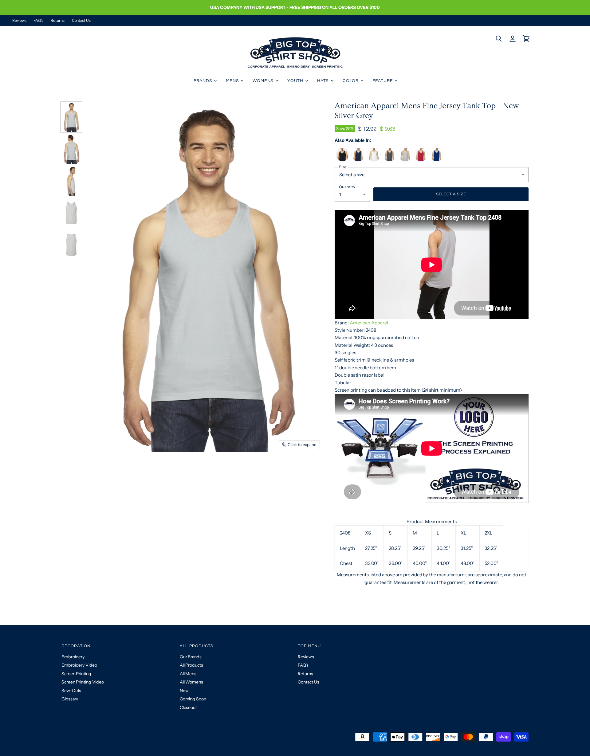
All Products (191, 665)
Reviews (19, 20)
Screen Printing (76, 673)
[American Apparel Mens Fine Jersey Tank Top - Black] (342, 160)
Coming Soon (193, 699)
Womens (264, 81)
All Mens (188, 673)
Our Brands (191, 657)
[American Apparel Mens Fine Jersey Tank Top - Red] (421, 160)
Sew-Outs (71, 690)
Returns (57, 20)
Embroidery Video (79, 665)
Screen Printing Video (82, 682)
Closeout (188, 707)
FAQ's (38, 20)
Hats (323, 81)
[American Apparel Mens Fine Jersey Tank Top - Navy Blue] (358, 160)
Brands (204, 81)
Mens (233, 81)
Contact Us (81, 20)
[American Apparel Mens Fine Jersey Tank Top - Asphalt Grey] (389, 160)
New (184, 690)
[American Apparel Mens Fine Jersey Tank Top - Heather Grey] (405, 160)
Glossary (69, 699)
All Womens (191, 682)
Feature (383, 81)
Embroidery (73, 657)
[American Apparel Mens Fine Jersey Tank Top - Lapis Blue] (436, 160)
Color (351, 81)
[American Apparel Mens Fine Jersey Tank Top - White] (374, 160)
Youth (296, 81)
